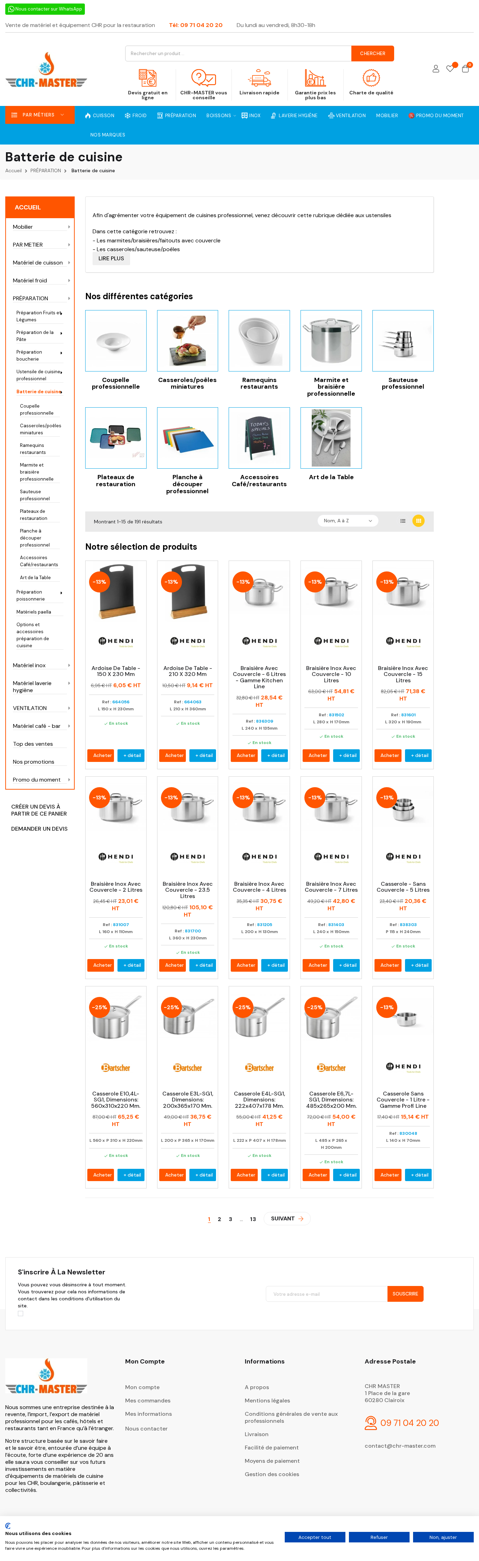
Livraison (257, 1434)
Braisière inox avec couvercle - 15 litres (403, 674)
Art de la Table (35, 578)
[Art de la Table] (331, 437)
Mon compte (142, 1387)
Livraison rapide (259, 92)
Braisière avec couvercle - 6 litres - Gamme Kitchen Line (259, 677)
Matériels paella (33, 612)
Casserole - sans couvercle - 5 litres (403, 887)
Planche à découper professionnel (35, 538)
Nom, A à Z (336, 520)
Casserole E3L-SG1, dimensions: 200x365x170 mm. (187, 1100)
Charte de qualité (371, 92)
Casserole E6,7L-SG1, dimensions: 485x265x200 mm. (331, 1100)
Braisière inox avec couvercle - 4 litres (259, 887)
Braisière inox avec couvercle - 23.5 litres (188, 890)
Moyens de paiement (272, 1461)
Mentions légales (267, 1400)
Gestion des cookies (272, 1474)
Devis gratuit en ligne (148, 95)
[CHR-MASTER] (46, 1380)
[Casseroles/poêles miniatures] (187, 340)
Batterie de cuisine (38, 392)
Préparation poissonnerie (30, 595)
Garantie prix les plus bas (315, 95)
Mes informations (148, 1414)
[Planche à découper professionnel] (187, 437)
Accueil (28, 207)
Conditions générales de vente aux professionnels (291, 1417)
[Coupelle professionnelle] (115, 340)
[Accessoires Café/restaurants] (259, 437)
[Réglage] (436, 69)
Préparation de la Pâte (35, 335)
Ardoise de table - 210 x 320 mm (187, 671)
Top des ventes (33, 744)
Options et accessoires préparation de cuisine (32, 635)
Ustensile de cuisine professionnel (38, 375)
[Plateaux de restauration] (115, 437)
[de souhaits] (450, 69)
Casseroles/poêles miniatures (40, 429)
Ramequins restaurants (33, 448)
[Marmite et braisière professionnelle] (331, 340)
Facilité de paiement (272, 1447)
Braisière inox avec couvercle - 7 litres (331, 887)
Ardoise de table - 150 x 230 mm (116, 671)
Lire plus (111, 258)
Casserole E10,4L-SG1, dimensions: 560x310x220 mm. (115, 1100)
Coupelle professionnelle (37, 409)
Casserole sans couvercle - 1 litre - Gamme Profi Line (403, 1100)
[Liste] (403, 521)
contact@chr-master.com (400, 1445)
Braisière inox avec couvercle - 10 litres (331, 674)
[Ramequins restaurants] (259, 340)
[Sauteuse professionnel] (403, 340)
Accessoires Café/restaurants (39, 561)
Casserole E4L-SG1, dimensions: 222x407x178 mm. (259, 1100)
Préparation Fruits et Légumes (38, 316)
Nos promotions (33, 761)
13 (253, 1219)
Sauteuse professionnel (35, 495)
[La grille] (418, 521)
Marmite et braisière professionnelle (37, 472)
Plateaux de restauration (33, 514)
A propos (257, 1387)
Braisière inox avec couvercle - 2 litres (115, 887)
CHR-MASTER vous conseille (203, 95)
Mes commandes (147, 1400)
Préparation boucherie (29, 355)
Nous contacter (146, 1428)
